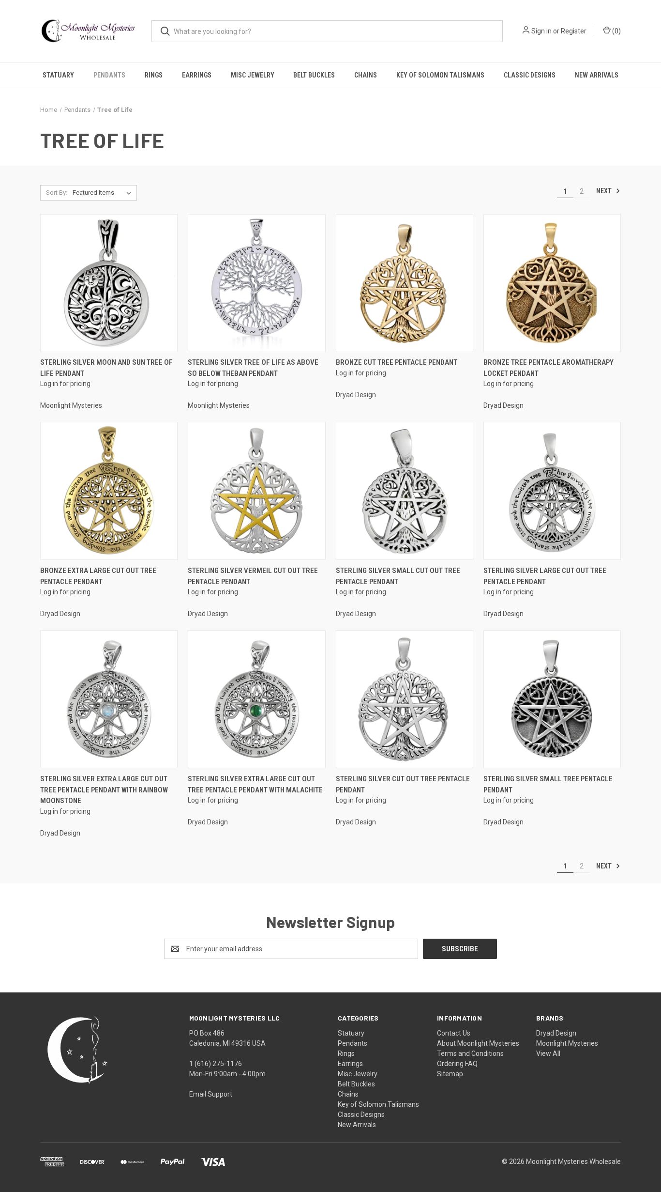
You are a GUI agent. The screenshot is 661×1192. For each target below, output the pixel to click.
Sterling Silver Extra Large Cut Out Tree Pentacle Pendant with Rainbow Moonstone (104, 789)
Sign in (541, 31)
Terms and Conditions (470, 1053)
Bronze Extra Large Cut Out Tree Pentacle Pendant (98, 576)
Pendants (109, 75)
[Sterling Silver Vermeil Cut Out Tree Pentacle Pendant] (256, 491)
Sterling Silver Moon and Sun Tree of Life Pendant (106, 368)
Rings (154, 75)
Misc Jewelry (252, 75)
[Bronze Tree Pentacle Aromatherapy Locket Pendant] (552, 283)
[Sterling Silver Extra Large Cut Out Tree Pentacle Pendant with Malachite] (256, 699)
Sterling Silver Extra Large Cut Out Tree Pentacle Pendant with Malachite (255, 784)
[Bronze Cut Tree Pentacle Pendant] (404, 283)
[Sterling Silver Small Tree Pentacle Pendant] (552, 699)
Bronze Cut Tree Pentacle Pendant (396, 362)
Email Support (210, 1094)
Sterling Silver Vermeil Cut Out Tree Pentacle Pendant (253, 576)
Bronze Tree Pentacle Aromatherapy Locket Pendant (548, 368)
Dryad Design (556, 1033)
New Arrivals (596, 75)
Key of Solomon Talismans (440, 75)
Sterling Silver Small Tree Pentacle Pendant (548, 784)
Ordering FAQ (457, 1064)
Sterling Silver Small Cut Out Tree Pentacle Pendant (398, 576)
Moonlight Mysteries (567, 1043)
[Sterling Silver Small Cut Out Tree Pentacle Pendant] (404, 491)
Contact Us (453, 1033)
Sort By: (56, 192)
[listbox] (103, 193)
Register (573, 31)
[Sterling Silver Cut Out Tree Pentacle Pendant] (404, 699)
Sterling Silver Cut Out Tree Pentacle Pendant (403, 784)
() (616, 31)
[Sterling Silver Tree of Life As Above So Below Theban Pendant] (256, 283)
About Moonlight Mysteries (478, 1043)
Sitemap (450, 1074)
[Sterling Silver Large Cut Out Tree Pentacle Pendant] (552, 491)
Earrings (196, 75)
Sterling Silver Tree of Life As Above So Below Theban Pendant (253, 368)
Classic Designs (530, 75)
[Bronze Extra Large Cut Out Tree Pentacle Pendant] (109, 491)
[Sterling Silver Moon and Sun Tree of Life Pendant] (109, 283)
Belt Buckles (314, 75)
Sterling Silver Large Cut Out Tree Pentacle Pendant (544, 576)
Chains (365, 75)
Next (604, 191)
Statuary (58, 75)
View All (548, 1053)
